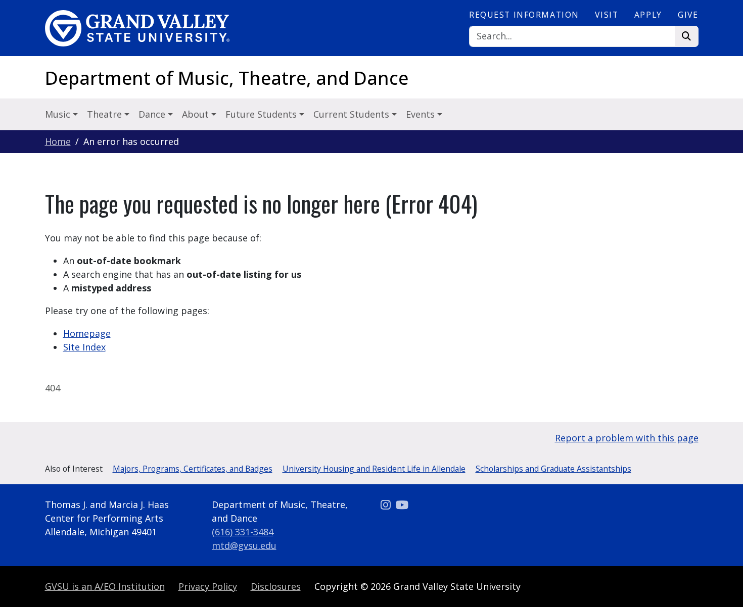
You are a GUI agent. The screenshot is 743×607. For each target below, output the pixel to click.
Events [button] (421, 114)
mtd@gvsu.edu (244, 545)
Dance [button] (153, 114)
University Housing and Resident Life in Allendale (374, 468)
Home (58, 141)
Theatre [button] (105, 114)
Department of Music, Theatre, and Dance (226, 78)
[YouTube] (402, 504)
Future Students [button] (262, 114)
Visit (606, 14)
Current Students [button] (352, 114)
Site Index (84, 347)
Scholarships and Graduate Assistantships (553, 468)
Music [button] (59, 114)
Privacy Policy (207, 586)
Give (688, 14)
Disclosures (276, 586)
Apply (648, 14)
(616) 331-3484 (242, 532)
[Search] (687, 36)
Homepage (87, 333)
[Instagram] (387, 504)
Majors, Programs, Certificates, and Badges (192, 468)
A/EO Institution (105, 586)
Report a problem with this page (627, 438)
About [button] (196, 114)
